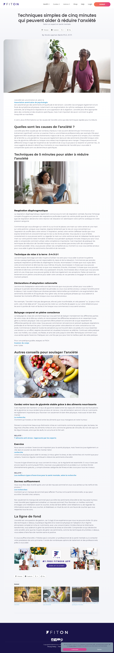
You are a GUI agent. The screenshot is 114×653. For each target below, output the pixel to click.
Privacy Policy (51, 646)
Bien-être (57, 9)
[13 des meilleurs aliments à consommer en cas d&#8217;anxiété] (56, 594)
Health (45, 4)
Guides (55, 4)
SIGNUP (102, 4)
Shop (75, 4)
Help (82, 4)
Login (90, 4)
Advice (66, 4)
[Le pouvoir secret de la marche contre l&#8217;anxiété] (27, 594)
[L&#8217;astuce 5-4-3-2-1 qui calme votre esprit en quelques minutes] (85, 594)
